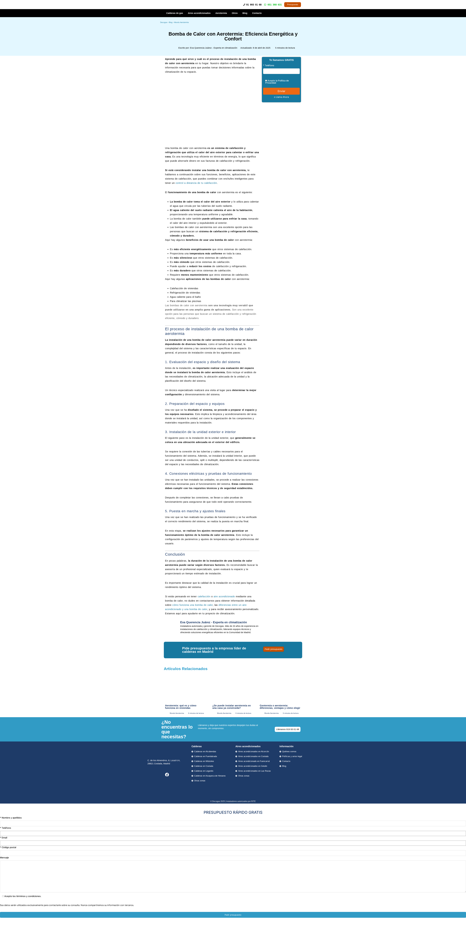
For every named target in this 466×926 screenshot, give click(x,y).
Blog (244, 13)
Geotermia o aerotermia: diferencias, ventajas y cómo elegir (280, 706)
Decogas (163, 22)
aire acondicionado (224, 596)
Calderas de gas (174, 13)
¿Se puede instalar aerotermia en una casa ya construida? (231, 706)
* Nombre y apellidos (11, 818)
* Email (3, 838)
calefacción (204, 596)
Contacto (257, 13)
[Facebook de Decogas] (167, 775)
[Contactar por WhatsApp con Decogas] (460, 923)
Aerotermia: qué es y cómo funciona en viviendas (180, 706)
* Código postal (8, 847)
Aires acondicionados (199, 13)
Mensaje (4, 858)
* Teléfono (268, 65)
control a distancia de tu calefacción (196, 183)
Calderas (196, 746)
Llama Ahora (282, 97)
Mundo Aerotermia (181, 22)
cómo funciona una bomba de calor (192, 605)
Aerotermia (221, 13)
